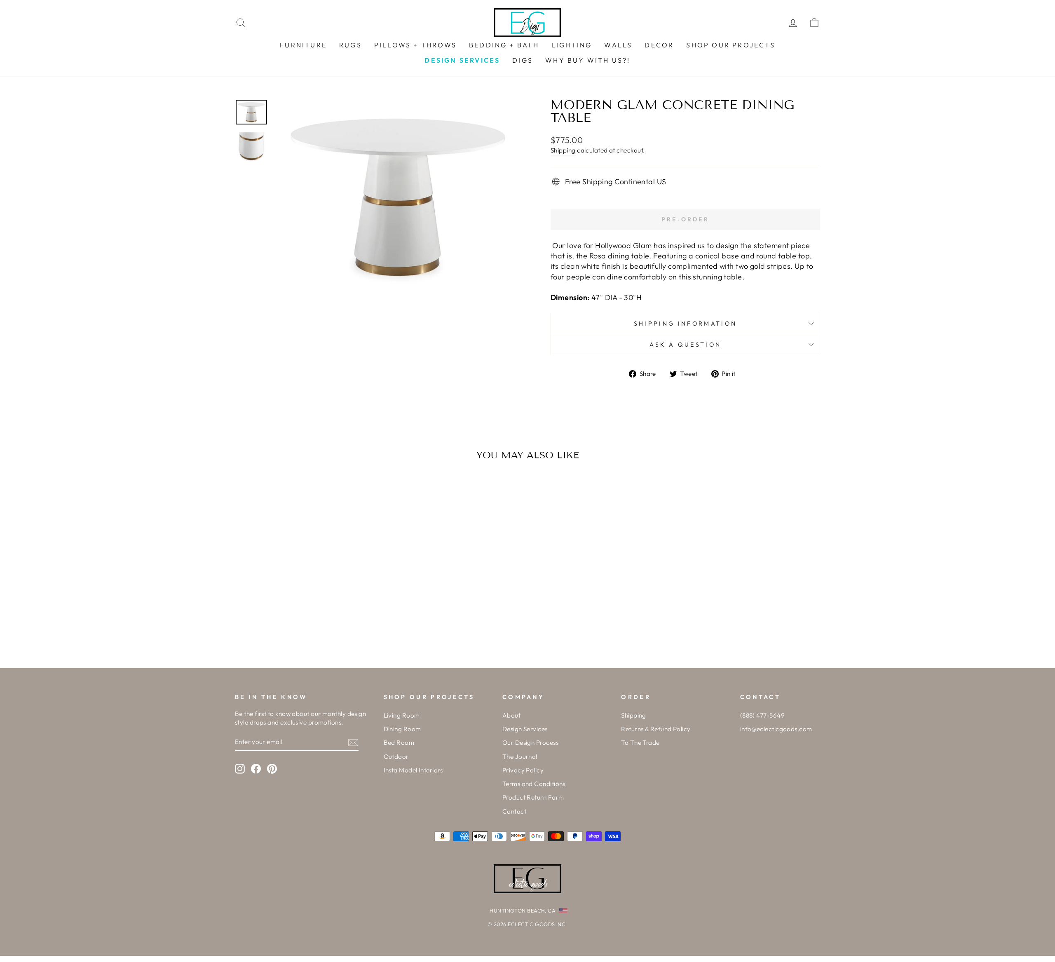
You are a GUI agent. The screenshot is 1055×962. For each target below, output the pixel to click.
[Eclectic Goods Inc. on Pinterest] (272, 768)
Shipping (563, 150)
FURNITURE (303, 45)
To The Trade (640, 742)
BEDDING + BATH (504, 45)
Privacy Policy (523, 770)
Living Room (402, 715)
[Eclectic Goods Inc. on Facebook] (256, 768)
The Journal (519, 756)
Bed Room (399, 742)
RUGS (350, 45)
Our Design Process (530, 742)
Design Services (525, 729)
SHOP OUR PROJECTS (730, 45)
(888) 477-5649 (762, 715)
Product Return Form (533, 797)
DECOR (659, 45)
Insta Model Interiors (413, 770)
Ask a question (685, 344)
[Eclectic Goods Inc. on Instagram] (240, 768)
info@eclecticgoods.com (776, 729)
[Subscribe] (353, 742)
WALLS (618, 45)
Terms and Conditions (533, 784)
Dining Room (402, 729)
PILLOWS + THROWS (415, 45)
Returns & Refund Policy (655, 729)
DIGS (522, 60)
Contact (514, 811)
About (511, 715)
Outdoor (396, 756)
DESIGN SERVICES (462, 60)
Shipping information (685, 323)
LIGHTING (571, 45)
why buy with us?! (587, 60)
